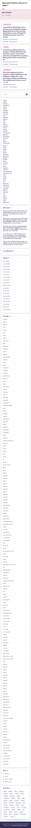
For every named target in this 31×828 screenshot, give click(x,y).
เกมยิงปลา (5, 721)
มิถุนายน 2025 (6, 299)
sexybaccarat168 (7, 535)
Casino (4, 381)
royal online (5, 510)
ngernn (4, 451)
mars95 (5, 448)
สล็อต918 (5, 683)
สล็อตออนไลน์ (6, 202)
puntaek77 (5, 500)
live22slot (5, 438)
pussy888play (6, 505)
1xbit (4, 332)
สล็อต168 (5, 664)
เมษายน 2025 (6, 304)
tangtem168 (6, 572)
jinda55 (5, 149)
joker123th (5, 421)
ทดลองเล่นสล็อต (6, 618)
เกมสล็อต (5, 726)
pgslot (4, 115)
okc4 (4, 454)
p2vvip (4, 456)
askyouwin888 (6, 357)
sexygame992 (6, 540)
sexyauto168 (6, 532)
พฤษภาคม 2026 (6, 269)
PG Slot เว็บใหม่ (6, 465)
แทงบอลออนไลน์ (6, 756)
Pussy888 (5, 502)
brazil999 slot (6, 376)
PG (3, 459)
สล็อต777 (5, 677)
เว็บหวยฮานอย (6, 748)
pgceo (4, 470)
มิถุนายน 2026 (6, 266)
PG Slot (5, 462)
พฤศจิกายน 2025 (7, 285)
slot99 (4, 150)
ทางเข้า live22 (6, 621)
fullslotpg (5, 119)
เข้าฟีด (6, 776)
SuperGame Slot (7, 570)
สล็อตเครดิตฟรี (6, 702)
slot (4, 181)
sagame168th (6, 105)
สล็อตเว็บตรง (6, 154)
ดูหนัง (4, 122)
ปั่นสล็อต (5, 634)
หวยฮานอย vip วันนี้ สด (8, 718)
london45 (5, 443)
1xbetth (5, 330)
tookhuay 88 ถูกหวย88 (8, 580)
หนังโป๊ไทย (5, 169)
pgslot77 (5, 129)
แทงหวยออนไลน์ (6, 758)
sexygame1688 (6, 537)
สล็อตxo (5, 691)
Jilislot (4, 408)
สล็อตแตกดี (5, 710)
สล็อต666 (5, 675)
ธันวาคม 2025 (6, 282)
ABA (4, 343)
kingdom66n (6, 429)
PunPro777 (5, 497)
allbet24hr (5, 349)
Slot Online (5, 545)
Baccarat (5, 359)
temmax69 (5, 578)
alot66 (4, 351)
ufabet (4, 594)
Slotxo (4, 553)
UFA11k (4, 583)
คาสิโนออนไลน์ (6, 610)
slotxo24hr (5, 556)
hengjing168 (6, 403)
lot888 (4, 446)
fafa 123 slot (6, 386)
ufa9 (4, 591)
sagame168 (6, 516)
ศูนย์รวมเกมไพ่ (6, 653)
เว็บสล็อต (5, 742)
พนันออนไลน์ (5, 642)
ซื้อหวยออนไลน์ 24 (7, 613)
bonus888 (5, 370)
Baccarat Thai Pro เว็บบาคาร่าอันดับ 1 (14, 4)
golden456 (5, 397)
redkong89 (5, 508)
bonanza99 (6, 367)
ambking (5, 354)
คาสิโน (4, 607)
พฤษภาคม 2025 (6, 301)
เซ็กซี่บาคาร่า (6, 731)
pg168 (4, 147)
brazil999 (5, 373)
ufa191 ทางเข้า (6, 586)
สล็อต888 (5, 157)
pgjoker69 (5, 475)
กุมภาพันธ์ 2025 (6, 309)
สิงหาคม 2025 (6, 293)
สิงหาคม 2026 (6, 261)
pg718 (4, 467)
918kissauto (6, 341)
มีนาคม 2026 (6, 274)
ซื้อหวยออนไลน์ (6, 136)
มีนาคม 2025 (6, 307)
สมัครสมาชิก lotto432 (8, 656)
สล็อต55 (5, 669)
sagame (5, 513)
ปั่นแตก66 (5, 131)
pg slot (4, 176)
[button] (27, 94)
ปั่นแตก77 (5, 640)
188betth (5, 324)
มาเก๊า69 (5, 648)
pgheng (5, 473)
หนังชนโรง (5, 103)
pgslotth (5, 491)
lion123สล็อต (6, 432)
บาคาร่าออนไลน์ (6, 132)
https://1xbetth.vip (7, 171)
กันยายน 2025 (6, 290)
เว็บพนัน (4, 737)
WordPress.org (8, 781)
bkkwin (4, 365)
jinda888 (5, 413)
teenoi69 (5, 575)
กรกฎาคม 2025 (6, 296)
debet (4, 384)
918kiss (4, 100)
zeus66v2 (5, 605)
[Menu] (3, 8)
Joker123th (13, 798)
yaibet (4, 602)
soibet (4, 559)
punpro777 (5, 134)
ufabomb (5, 597)
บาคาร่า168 (5, 114)
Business (5, 378)
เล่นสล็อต (5, 734)
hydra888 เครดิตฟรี (7, 405)
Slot (4, 543)
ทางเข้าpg (5, 624)
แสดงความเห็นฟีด (8, 779)
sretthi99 (5, 562)
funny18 (5, 394)
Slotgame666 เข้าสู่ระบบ (8, 551)
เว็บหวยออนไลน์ (6, 745)
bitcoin (4, 362)
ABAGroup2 (6, 346)
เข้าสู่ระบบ (7, 773)
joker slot (5, 190)
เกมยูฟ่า (4, 723)
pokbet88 (5, 494)
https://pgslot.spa (7, 173)
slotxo (4, 166)
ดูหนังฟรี (5, 108)
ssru (4, 567)
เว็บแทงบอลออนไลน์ (7, 750)
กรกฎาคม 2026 (6, 264)
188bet (4, 322)
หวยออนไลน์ (5, 138)
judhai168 (5, 427)
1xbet (4, 327)
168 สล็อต (5, 319)
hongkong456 (6, 143)
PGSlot (4, 481)
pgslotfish (5, 489)
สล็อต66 (5, 152)
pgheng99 (5, 117)
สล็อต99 (5, 686)
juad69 (4, 424)
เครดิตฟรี (5, 729)
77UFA (4, 335)
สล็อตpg (5, 688)
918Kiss (5, 338)
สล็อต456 (5, 667)
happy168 (5, 188)
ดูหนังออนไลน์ (6, 185)
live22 (4, 120)
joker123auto (7, 24)
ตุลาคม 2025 (6, 288)
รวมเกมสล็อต (6, 651)
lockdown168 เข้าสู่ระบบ (8, 440)
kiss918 (4, 178)
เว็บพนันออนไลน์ (6, 739)
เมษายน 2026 (6, 272)
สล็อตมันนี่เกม (6, 696)
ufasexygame (6, 599)
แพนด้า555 (5, 761)
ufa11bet (17, 805)
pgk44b (5, 478)
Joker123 (6, 47)
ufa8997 (5, 589)
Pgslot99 (5, 486)
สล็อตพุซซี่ (5, 694)
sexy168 (5, 529)
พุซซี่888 (5, 645)
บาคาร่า (4, 164)
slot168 (4, 548)
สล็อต (4, 139)
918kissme (6, 793)
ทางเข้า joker (6, 187)
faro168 (5, 141)
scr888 (4, 527)
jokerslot (5, 198)
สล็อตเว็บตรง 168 (7, 707)
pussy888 (5, 110)
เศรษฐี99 (5, 753)
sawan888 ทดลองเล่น (8, 521)
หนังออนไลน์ (5, 126)
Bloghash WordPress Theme (20, 825)
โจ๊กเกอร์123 (5, 192)
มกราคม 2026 (6, 280)
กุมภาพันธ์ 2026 (6, 277)
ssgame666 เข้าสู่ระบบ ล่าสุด (9, 564)
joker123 (5, 102)
